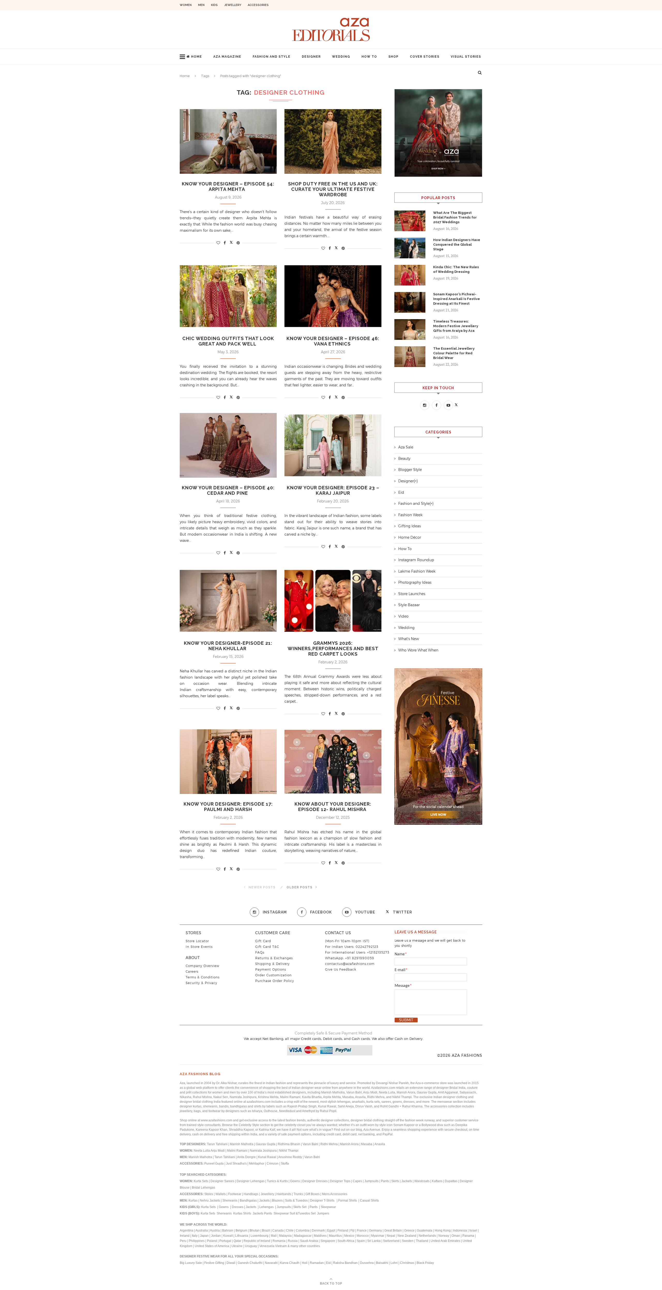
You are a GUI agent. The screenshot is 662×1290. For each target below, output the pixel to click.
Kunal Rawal (267, 1157)
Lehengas (266, 1207)
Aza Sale (405, 447)
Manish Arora (349, 1144)
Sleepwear (328, 1207)
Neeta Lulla (202, 1150)
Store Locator (197, 941)
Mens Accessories (334, 1194)
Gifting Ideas (409, 526)
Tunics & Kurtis (277, 1181)
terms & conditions (203, 977)
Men (201, 5)
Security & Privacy (201, 983)
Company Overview (202, 966)
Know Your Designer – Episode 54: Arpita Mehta (228, 186)
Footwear (235, 1194)
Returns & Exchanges (274, 958)
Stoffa (285, 1163)
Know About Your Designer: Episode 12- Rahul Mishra (333, 806)
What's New (408, 638)
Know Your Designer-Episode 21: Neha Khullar (228, 645)
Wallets (221, 1194)
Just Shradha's (236, 1163)
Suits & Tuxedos (296, 1200)
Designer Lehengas (251, 1181)
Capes (357, 1181)
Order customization (273, 975)
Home (196, 56)
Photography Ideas (414, 582)
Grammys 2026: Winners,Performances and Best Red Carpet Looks (333, 648)
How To (369, 56)
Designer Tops (340, 1181)
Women (186, 5)
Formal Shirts (348, 1200)
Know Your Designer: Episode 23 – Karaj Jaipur (333, 490)
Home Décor (409, 537)
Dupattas (451, 1181)
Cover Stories (424, 56)
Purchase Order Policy (274, 981)
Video (403, 616)
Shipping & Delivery (272, 964)
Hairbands (284, 1194)
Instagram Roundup (416, 560)
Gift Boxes (312, 1194)
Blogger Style (410, 469)
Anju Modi (217, 1150)
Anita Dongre (246, 1157)
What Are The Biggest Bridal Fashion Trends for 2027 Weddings (455, 217)
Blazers (277, 1200)
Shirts (247, 1213)
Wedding (341, 56)
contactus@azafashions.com (350, 964)
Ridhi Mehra (329, 1144)
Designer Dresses (315, 1181)
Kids (214, 5)
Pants (385, 1181)
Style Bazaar (409, 605)
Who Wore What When (418, 650)
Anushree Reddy (290, 1157)
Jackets (406, 1181)
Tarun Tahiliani (217, 1144)
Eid (401, 492)
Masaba (367, 1144)
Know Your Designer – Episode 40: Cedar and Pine (228, 490)
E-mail (401, 970)
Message (403, 986)
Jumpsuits (371, 1181)
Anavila (379, 1144)
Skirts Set (300, 1207)
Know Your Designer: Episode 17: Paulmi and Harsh (228, 806)
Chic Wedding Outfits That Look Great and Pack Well (228, 341)
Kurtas (193, 1200)
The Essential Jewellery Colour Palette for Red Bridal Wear (454, 353)
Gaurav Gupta (266, 1144)
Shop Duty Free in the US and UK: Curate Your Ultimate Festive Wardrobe (333, 189)
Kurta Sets (201, 1181)
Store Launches (411, 593)
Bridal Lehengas (203, 1187)
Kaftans (437, 1181)
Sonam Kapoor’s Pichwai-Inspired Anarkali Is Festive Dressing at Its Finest (456, 298)
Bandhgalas (248, 1200)
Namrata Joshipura (263, 1150)
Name (401, 954)
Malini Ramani (237, 1150)
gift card (263, 941)
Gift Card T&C (267, 947)
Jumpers (323, 1213)
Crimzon (273, 1163)
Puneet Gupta (214, 1163)
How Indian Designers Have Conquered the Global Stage (456, 244)
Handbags (251, 1194)
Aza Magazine (227, 56)
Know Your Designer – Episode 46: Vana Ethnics (333, 341)
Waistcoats (422, 1181)
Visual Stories (466, 56)
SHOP (393, 56)
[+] (416, 481)
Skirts (395, 1181)
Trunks (299, 1194)
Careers (192, 971)
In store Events (199, 947)
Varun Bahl (311, 1144)
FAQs (259, 952)
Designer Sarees (222, 1181)
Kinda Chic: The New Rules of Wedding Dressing (456, 269)
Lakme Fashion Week (416, 571)
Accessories (258, 5)
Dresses (237, 1207)
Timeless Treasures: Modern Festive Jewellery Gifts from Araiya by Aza (455, 326)
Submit (406, 1020)
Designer (311, 56)
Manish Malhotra (242, 1144)
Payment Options (270, 969)
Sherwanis (230, 1200)
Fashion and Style (271, 56)
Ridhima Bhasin (289, 1144)
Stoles (208, 1194)
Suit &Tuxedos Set (303, 1213)
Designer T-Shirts (323, 1200)
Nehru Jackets (210, 1200)
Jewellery (232, 5)
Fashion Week (410, 515)
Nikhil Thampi (288, 1150)
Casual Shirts (370, 1200)
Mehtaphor (256, 1163)
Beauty (404, 458)
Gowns (295, 1181)
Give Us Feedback (340, 969)
